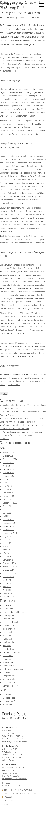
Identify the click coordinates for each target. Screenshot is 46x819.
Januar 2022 (8, 519)
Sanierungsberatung (11, 652)
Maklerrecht (8, 639)
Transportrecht (9, 662)
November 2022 (10, 496)
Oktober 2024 (8, 456)
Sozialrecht (8, 655)
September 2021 (10, 533)
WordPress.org (9, 704)
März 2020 (7, 593)
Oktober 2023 (8, 476)
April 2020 (7, 590)
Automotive (8, 608)
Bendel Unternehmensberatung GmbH (20, 793)
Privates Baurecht (10, 649)
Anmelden (7, 694)
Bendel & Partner (10, 618)
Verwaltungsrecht (10, 685)
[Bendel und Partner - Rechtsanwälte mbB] (13, 5)
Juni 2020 (7, 583)
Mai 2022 (6, 516)
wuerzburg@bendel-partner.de (14, 741)
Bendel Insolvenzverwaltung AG (18, 790)
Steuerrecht (8, 659)
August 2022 (8, 506)
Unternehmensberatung (13, 669)
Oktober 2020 (9, 570)
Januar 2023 (8, 492)
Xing (6, 804)
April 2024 (7, 466)
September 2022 (10, 502)
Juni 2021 (7, 543)
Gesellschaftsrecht (11, 622)
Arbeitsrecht (8, 605)
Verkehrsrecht (9, 679)
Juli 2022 (7, 509)
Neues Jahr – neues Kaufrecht (20, 13)
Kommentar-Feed (10, 701)
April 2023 (7, 482)
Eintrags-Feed (9, 697)
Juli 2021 (6, 539)
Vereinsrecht (8, 672)
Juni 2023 (7, 479)
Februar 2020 (8, 596)
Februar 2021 (8, 556)
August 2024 (8, 462)
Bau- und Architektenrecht (14, 612)
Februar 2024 (8, 469)
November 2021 (9, 526)
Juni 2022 (7, 513)
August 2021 (8, 536)
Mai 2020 (7, 586)
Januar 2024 (8, 472)
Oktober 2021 (8, 529)
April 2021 (7, 549)
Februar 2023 (8, 489)
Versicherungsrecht (11, 682)
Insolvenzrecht (9, 628)
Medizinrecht (8, 642)
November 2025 (10, 452)
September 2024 (10, 459)
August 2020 (8, 576)
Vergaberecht (14, 384)
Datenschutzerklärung (12, 786)
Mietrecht (7, 645)
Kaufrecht (7, 635)
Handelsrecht (8, 625)
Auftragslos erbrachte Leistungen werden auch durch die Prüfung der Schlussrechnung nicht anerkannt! (21, 435)
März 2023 (7, 486)
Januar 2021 (8, 559)
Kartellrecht (8, 632)
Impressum (6, 783)
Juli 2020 (7, 580)
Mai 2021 (6, 546)
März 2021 (7, 553)
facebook (8, 797)
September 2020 (10, 573)
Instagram (8, 800)
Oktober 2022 (8, 499)
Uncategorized (9, 665)
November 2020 (10, 566)
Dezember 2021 (9, 523)
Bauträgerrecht (9, 615)
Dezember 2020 (10, 563)
